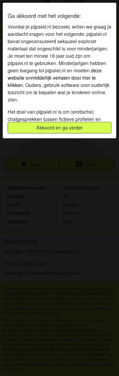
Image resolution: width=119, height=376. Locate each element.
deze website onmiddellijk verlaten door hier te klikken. (55, 77)
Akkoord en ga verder (59, 127)
